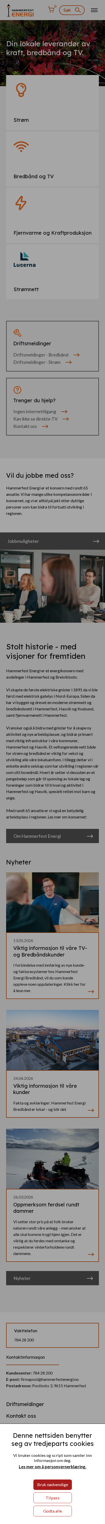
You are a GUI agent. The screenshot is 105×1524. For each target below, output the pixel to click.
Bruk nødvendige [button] (52, 1484)
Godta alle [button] (52, 1510)
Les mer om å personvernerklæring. (52, 1466)
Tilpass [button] (53, 1497)
